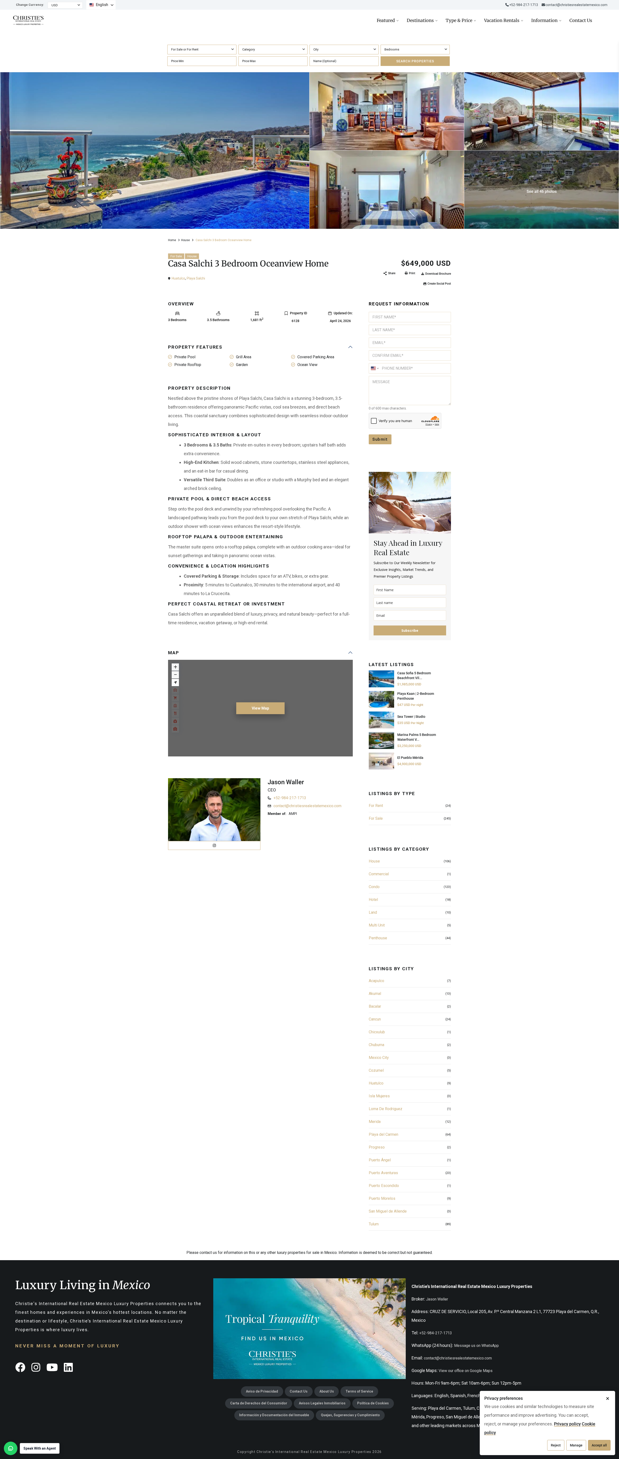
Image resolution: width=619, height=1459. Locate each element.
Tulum (374, 1224)
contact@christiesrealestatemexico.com (576, 5)
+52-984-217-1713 (289, 798)
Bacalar (375, 1006)
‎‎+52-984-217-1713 (523, 5)
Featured (386, 20)
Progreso (377, 1147)
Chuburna (376, 1044)
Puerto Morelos (382, 1198)
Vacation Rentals (501, 20)
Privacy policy (567, 1423)
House (185, 240)
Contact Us (580, 20)
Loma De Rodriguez (385, 1109)
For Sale (176, 256)
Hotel (373, 899)
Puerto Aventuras (383, 1173)
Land (373, 912)
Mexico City (379, 1057)
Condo (374, 886)
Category (248, 49)
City (315, 49)
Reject (556, 1445)
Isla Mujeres (379, 1096)
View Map (260, 708)
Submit (380, 439)
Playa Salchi (196, 278)
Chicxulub (377, 1032)
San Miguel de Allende (388, 1211)
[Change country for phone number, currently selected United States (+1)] (374, 368)
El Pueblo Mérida (410, 758)
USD (55, 5)
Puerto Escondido (384, 1185)
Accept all (599, 1445)
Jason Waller (286, 782)
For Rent (376, 805)
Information (544, 20)
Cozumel (376, 1070)
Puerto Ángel (380, 1160)
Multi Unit (377, 925)
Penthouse (378, 938)
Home (172, 240)
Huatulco (178, 278)
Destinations (420, 20)
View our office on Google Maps (466, 1370)
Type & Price (459, 20)
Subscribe (409, 630)
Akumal (375, 993)
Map (173, 652)
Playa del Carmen (383, 1134)
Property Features (195, 347)
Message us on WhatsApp (476, 1345)
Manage (576, 1445)
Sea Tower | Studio (411, 717)
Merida (375, 1121)
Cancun (375, 1019)
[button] (31, 1448)
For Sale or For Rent (185, 49)
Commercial (379, 874)
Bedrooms (391, 49)
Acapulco (376, 980)
